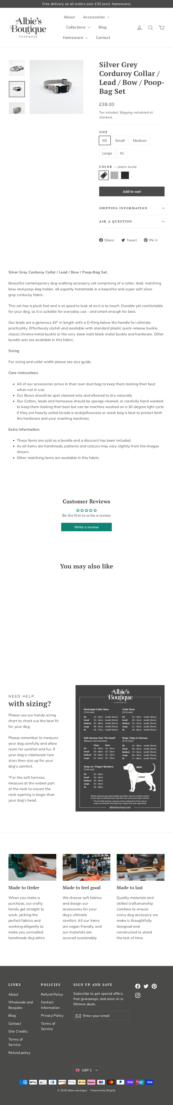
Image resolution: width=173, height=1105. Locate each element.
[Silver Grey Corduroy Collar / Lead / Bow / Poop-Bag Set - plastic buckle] (11, 653)
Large (107, 153)
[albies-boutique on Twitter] (146, 986)
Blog (103, 27)
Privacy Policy (52, 1015)
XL (122, 153)
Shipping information (123, 208)
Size (103, 132)
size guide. (83, 361)
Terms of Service (15, 1042)
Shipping (126, 112)
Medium (140, 140)
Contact (103, 37)
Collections (76, 27)
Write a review (86, 527)
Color (118, 167)
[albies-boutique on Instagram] (137, 995)
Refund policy (19, 1052)
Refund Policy (52, 994)
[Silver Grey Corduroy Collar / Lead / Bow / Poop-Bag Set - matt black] (21, 653)
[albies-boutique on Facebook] (137, 986)
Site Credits (18, 1031)
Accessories (94, 17)
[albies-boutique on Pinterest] (154, 986)
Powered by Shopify (103, 1090)
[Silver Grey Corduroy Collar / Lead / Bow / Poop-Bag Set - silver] (16, 653)
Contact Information (50, 1004)
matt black (125, 175)
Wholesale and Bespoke (20, 1004)
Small (120, 140)
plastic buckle (103, 175)
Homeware (74, 37)
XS (104, 140)
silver (114, 175)
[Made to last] (141, 867)
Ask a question (115, 221)
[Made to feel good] (87, 867)
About (69, 17)
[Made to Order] (32, 867)
